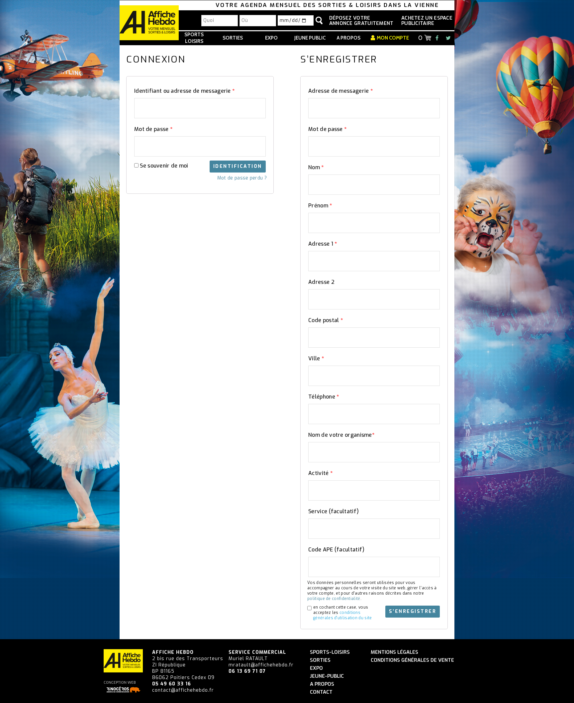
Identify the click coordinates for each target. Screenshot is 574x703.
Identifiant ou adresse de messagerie (184, 90)
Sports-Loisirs (330, 652)
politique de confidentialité (333, 598)
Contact (321, 692)
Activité (320, 473)
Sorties (233, 38)
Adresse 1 (322, 243)
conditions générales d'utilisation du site (342, 615)
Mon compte (393, 38)
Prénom (320, 205)
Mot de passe (153, 129)
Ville (316, 358)
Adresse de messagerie (340, 90)
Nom (316, 167)
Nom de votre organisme (341, 434)
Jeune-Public (327, 676)
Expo (271, 38)
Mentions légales (394, 652)
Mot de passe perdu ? (242, 178)
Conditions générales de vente (412, 660)
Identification (237, 166)
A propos (348, 38)
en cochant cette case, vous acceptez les (342, 613)
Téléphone (323, 396)
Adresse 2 (321, 282)
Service (333, 511)
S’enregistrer (412, 611)
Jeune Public (310, 38)
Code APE (336, 549)
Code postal (325, 320)
